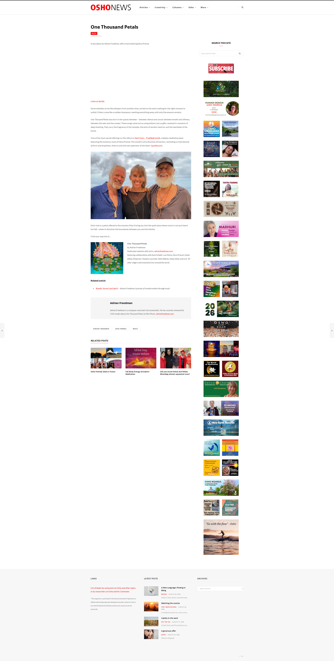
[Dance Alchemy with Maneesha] (221, 396)
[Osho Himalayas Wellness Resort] (221, 276)
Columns (177, 7)
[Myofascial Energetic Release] (230, 515)
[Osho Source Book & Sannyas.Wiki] (230, 376)
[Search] (240, 7)
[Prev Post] (2, 330)
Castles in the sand (169, 618)
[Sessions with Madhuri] (221, 236)
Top (241, 656)
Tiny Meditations (169, 607)
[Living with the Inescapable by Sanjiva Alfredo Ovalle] (230, 296)
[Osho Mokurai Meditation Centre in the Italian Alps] (230, 136)
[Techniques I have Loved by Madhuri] (221, 415)
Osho (191, 7)
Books (164, 594)
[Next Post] (332, 330)
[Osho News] (111, 7)
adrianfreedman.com (163, 251)
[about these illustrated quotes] (221, 554)
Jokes (163, 635)
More (203, 7)
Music (94, 33)
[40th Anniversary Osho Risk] (221, 176)
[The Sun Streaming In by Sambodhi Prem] (221, 356)
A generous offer (168, 631)
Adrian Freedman (121, 303)
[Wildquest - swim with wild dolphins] (212, 455)
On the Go (165, 622)
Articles (144, 7)
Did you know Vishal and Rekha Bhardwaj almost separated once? (175, 372)
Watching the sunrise (170, 603)
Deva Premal (121, 329)
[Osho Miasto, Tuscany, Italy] (221, 316)
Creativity (160, 7)
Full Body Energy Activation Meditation (137, 372)
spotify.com (156, 145)
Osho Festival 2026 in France (103, 371)
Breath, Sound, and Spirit (107, 288)
